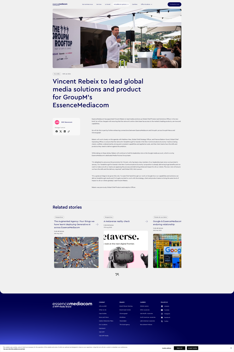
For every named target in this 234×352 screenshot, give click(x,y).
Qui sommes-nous (87, 4)
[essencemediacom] (60, 4)
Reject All (179, 348)
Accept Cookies (192, 348)
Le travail (107, 4)
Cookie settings (166, 348)
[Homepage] (72, 305)
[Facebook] (56, 131)
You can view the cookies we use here (14, 349)
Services (98, 4)
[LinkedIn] (65, 131)
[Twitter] (61, 131)
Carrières (134, 4)
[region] (117, 348)
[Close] (231, 348)
